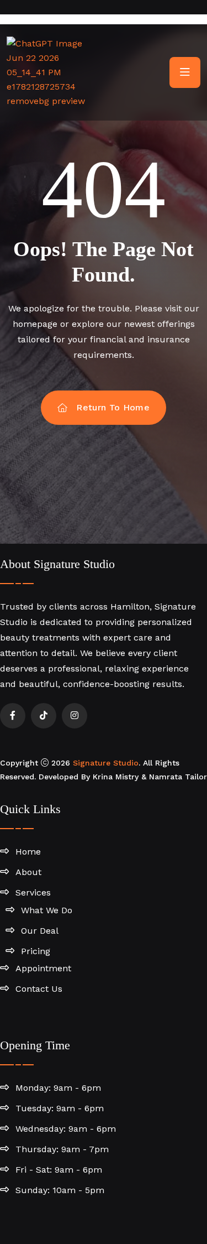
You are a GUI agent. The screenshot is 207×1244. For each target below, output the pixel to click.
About (28, 872)
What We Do (46, 910)
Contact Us (38, 988)
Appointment (43, 968)
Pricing (35, 951)
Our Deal (40, 930)
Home (28, 851)
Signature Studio (106, 762)
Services (33, 892)
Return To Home (112, 407)
